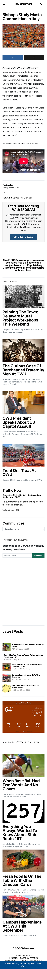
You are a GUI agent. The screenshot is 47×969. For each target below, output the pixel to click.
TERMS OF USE (11, 961)
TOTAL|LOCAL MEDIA (28, 742)
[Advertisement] (23, 589)
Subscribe (38, 556)
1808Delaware (23, 3)
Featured (6, 198)
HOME (18, 955)
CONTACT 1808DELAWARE (31, 961)
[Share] (13, 57)
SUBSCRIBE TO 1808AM (23, 237)
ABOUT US (27, 955)
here (28, 270)
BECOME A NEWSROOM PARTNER (23, 958)
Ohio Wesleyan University (21, 198)
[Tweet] (34, 57)
